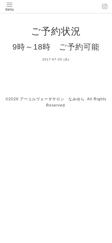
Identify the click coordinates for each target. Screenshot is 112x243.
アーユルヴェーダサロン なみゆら (52, 99)
